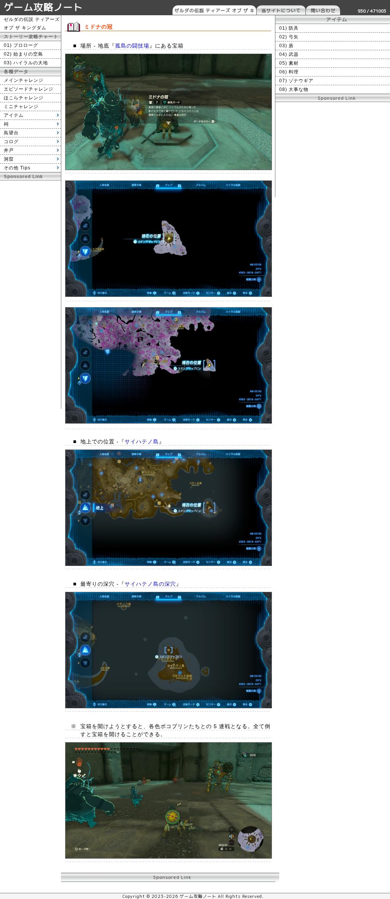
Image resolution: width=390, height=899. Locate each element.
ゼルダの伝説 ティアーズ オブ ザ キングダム (214, 11)
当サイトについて (281, 10)
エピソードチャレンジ (28, 89)
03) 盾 (286, 45)
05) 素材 (289, 63)
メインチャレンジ (23, 80)
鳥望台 (11, 132)
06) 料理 (289, 72)
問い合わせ (323, 10)
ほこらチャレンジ (23, 97)
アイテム (14, 115)
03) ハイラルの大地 (26, 62)
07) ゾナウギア (296, 80)
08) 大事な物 (293, 89)
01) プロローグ (21, 45)
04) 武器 (289, 54)
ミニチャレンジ (21, 106)
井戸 (9, 150)
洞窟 (9, 159)
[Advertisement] (30, 294)
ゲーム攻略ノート (43, 7)
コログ (11, 141)
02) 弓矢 (289, 37)
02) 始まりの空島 (23, 54)
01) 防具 (289, 28)
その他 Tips (17, 168)
